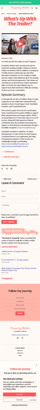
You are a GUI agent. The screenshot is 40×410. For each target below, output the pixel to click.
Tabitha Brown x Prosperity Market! (14, 251)
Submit (20, 313)
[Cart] (36, 8)
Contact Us (20, 353)
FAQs (20, 355)
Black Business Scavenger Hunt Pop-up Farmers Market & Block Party (18, 269)
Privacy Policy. (11, 389)
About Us (20, 350)
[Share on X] (7, 169)
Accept (19, 394)
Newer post (32, 179)
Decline (20, 400)
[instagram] (18, 338)
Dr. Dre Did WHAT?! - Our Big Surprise (14, 260)
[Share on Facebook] (2, 169)
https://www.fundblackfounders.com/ (15, 144)
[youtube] (22, 338)
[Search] (32, 8)
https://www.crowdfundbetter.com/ (14, 146)
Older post (7, 179)
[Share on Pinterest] (11, 169)
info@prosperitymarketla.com (20, 335)
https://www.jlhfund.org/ (26, 127)
